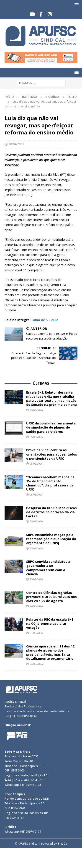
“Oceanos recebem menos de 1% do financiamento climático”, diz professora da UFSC (50, 483)
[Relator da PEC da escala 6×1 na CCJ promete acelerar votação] (14, 624)
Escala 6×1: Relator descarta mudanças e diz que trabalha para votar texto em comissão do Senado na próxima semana (51, 398)
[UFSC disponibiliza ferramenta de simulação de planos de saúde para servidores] (14, 428)
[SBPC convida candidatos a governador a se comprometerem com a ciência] (14, 566)
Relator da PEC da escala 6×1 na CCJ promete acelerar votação (49, 623)
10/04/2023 (16, 144)
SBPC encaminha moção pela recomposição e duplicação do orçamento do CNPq (51, 539)
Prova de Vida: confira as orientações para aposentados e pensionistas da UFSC (51, 454)
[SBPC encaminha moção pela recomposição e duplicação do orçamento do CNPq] (14, 539)
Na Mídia (52, 97)
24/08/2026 (36, 606)
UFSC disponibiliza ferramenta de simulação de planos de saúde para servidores (51, 427)
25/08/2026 (36, 410)
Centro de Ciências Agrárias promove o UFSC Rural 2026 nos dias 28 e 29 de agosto (51, 596)
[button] (76, 4)
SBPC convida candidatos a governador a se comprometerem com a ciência (48, 567)
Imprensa (29, 97)
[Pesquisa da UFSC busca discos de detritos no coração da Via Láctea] (14, 513)
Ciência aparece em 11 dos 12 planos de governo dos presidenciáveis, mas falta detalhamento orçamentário (50, 652)
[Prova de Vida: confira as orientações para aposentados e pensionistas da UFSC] (14, 455)
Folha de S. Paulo (44, 320)
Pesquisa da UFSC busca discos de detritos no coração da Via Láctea (51, 512)
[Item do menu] (32, 14)
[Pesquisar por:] (41, 82)
